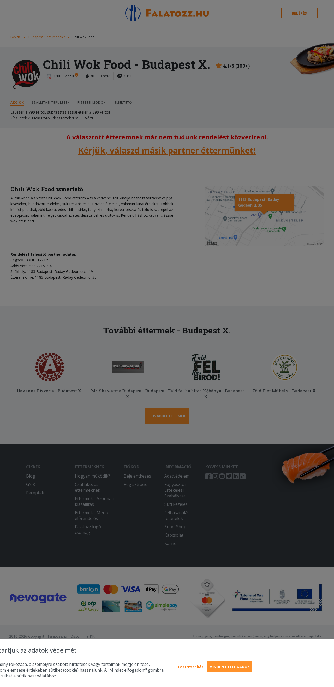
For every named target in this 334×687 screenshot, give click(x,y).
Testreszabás (190, 666)
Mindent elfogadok (229, 666)
